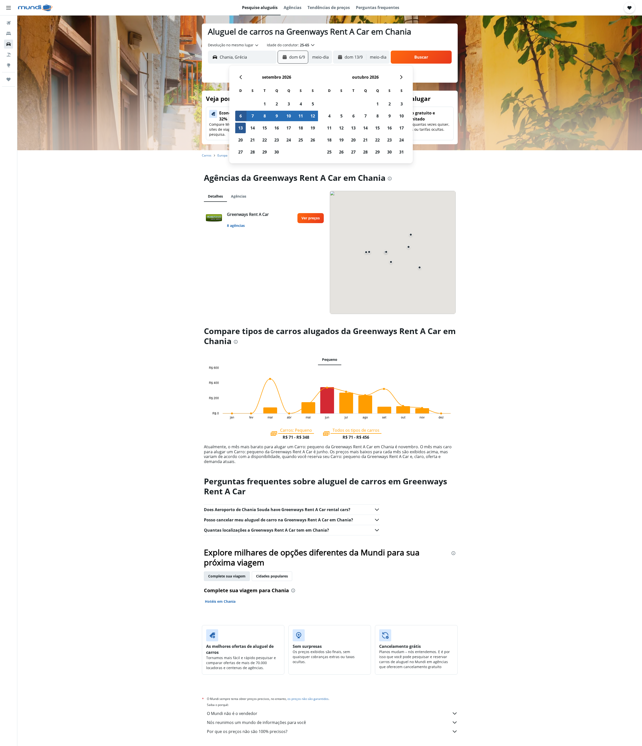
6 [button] (240, 116)
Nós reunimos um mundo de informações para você (256, 722)
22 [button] (264, 140)
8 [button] (265, 116)
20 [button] (240, 140)
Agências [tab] (238, 196)
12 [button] (312, 116)
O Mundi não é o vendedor (232, 713)
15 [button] (264, 128)
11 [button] (300, 116)
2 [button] (277, 104)
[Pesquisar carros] (8, 44)
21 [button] (252, 140)
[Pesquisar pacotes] (8, 55)
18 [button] (300, 128)
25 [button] (300, 140)
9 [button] (277, 116)
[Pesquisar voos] (8, 23)
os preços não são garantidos (308, 699)
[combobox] (233, 45)
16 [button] (276, 128)
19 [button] (312, 128)
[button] (8, 7)
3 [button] (289, 104)
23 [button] (276, 140)
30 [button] (276, 152)
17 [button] (288, 128)
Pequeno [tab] (329, 359)
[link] (310, 218)
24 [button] (288, 140)
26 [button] (312, 140)
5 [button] (313, 104)
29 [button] (264, 152)
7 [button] (253, 116)
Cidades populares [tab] (272, 576)
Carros (206, 155)
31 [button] (401, 152)
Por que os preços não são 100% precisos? (247, 731)
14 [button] (252, 128)
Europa (222, 155)
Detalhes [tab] (215, 196)
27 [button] (240, 152)
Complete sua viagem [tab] (227, 576)
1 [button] (265, 104)
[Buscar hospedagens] (8, 34)
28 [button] (252, 152)
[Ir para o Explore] (8, 65)
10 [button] (288, 116)
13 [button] (240, 128)
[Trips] (8, 79)
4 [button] (301, 104)
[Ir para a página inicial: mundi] (35, 7)
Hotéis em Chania (220, 601)
